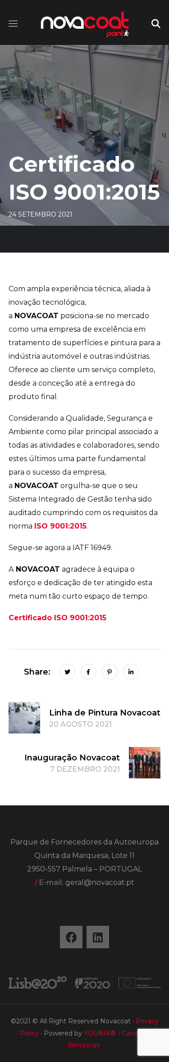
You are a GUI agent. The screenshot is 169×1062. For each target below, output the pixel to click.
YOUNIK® (99, 1033)
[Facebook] (71, 937)
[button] (155, 22)
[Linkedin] (98, 937)
